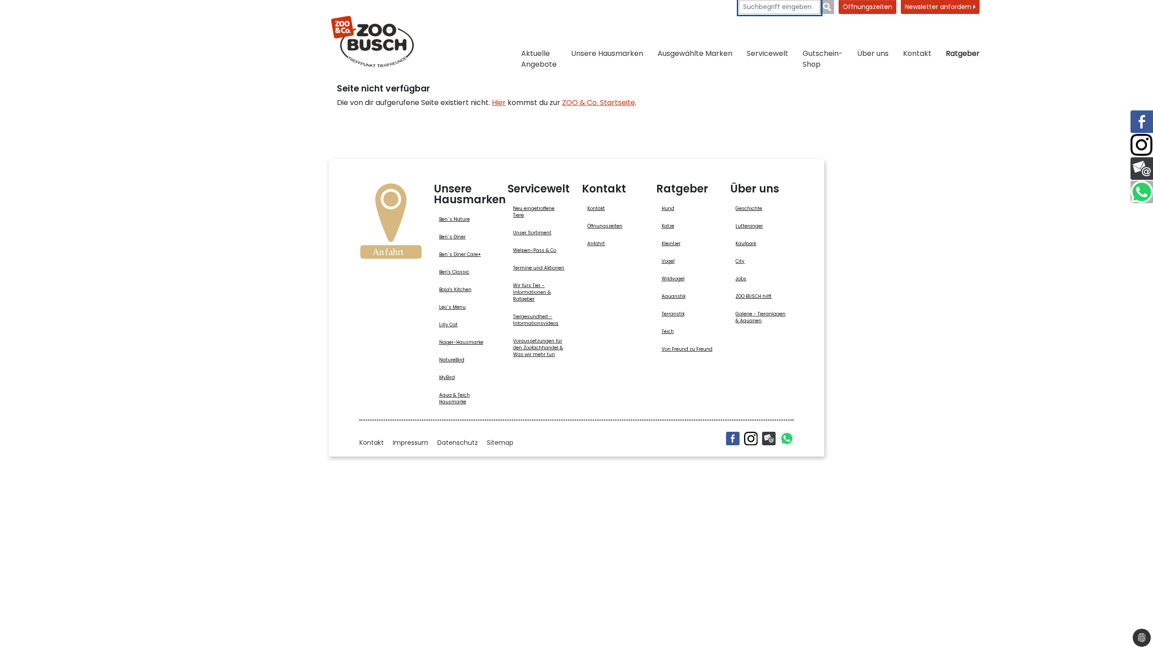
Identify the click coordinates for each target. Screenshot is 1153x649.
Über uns (873, 53)
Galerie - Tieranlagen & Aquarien (760, 317)
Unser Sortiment (532, 232)
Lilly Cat (448, 324)
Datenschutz (457, 442)
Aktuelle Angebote (539, 58)
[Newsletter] (769, 438)
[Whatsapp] (787, 438)
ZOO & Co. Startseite (598, 102)
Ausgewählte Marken (695, 53)
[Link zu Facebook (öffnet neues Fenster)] (1141, 121)
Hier (499, 102)
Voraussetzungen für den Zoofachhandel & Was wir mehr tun (538, 348)
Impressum (410, 442)
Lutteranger (749, 226)
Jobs (740, 278)
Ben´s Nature (454, 219)
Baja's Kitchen (455, 289)
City (739, 261)
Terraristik (673, 314)
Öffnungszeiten (867, 6)
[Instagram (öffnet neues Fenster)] (751, 438)
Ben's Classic (454, 272)
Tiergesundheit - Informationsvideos (535, 320)
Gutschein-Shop (823, 58)
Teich (668, 331)
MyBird (447, 377)
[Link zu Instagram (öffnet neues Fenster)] (1141, 145)
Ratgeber (963, 53)
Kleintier (671, 243)
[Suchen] (827, 7)
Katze (668, 226)
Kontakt (917, 53)
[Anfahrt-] (390, 224)
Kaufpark (745, 243)
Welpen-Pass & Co (534, 250)
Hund (668, 208)
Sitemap (500, 442)
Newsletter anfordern (939, 6)
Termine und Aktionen (538, 268)
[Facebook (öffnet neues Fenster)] (733, 438)
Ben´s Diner (452, 236)
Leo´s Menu (452, 307)
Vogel (668, 261)
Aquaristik (673, 296)
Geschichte (748, 208)
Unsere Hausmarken (607, 53)
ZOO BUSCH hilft (753, 296)
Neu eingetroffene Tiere (533, 212)
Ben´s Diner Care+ (460, 254)
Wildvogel (673, 278)
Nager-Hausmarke (461, 342)
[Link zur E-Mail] (1141, 168)
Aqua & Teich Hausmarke (454, 398)
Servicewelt (767, 53)
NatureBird (451, 359)
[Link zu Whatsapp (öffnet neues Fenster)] (1141, 192)
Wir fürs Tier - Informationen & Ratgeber (532, 292)
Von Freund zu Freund (687, 349)
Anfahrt (596, 243)
